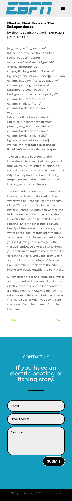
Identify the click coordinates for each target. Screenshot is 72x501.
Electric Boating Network (29, 32)
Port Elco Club (18, 37)
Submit (54, 461)
